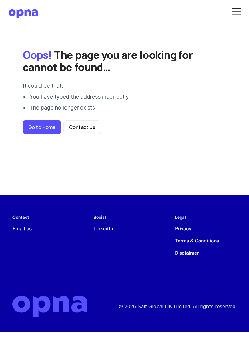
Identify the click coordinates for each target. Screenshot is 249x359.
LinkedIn (103, 229)
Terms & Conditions (197, 241)
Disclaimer (187, 253)
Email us (22, 229)
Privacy (183, 229)
